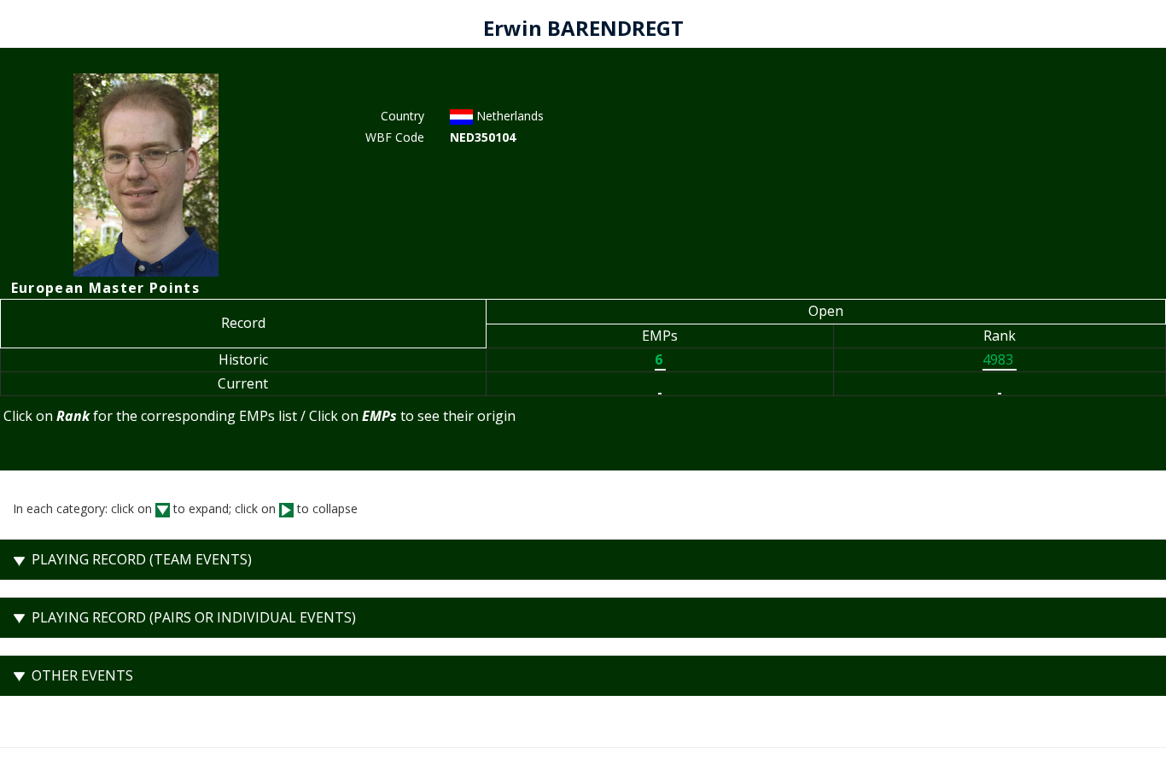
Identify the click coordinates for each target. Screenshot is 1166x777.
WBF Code (394, 137)
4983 (999, 359)
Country (402, 116)
